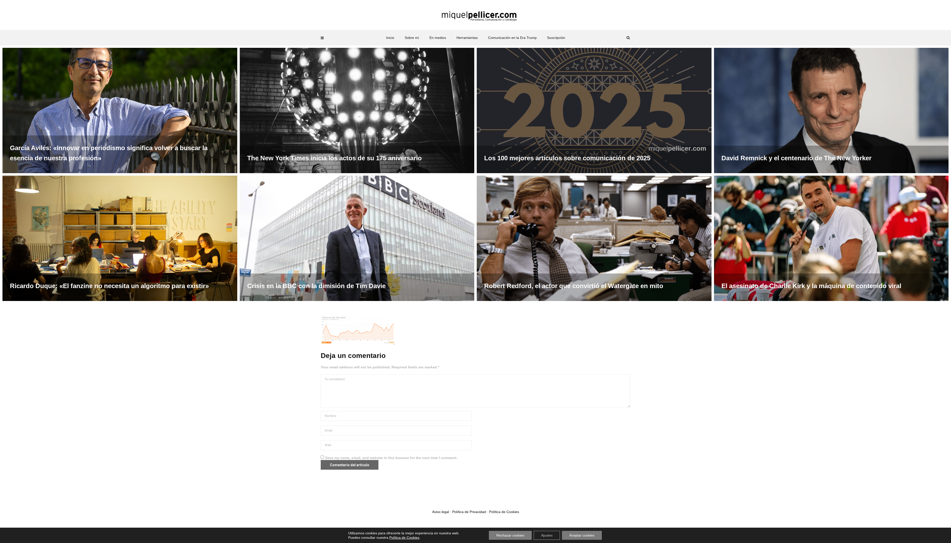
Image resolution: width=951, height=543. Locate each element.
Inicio (390, 38)
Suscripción (556, 38)
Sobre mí (412, 38)
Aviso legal (440, 512)
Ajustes (547, 535)
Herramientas (467, 38)
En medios (437, 38)
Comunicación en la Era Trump (512, 38)
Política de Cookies (504, 512)
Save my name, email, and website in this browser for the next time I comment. (391, 458)
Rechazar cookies (510, 535)
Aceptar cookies (581, 535)
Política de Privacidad (469, 512)
